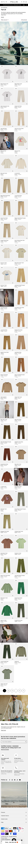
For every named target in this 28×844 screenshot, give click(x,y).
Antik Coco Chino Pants (19, 128)
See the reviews (5, 749)
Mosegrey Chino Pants (5, 531)
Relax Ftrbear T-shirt (18, 83)
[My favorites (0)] (6, 2)
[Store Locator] (24, 2)
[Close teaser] (21, 840)
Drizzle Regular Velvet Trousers (20, 509)
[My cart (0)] (26, 2)
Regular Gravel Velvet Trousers (20, 218)
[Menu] (2, 2)
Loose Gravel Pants (18, 195)
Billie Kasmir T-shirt (4, 597)
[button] (11, 842)
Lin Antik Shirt (17, 173)
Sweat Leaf (17, 661)
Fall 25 (2, 17)
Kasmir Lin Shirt (3, 620)
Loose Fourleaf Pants (4, 661)
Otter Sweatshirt (3, 397)
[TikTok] (17, 780)
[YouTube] (20, 780)
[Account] (22, 2)
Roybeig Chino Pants (18, 329)
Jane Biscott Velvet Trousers (20, 285)
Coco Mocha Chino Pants (19, 307)
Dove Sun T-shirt (4, 262)
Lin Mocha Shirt (3, 486)
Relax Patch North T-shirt (19, 262)
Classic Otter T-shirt (18, 397)
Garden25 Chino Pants (19, 441)
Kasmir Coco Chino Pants (5, 575)
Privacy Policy (4, 838)
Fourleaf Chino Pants (18, 620)
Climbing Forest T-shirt (19, 531)
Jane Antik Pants (4, 128)
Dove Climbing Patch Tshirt (20, 240)
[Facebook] (9, 780)
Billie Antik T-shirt (4, 173)
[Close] (26, 5)
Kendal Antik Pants (18, 106)
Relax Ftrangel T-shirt (4, 83)
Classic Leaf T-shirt (4, 683)
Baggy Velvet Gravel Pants (5, 195)
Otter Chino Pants (18, 419)
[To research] (4, 2)
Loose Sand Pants (4, 329)
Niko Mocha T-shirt (18, 486)
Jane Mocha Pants (4, 307)
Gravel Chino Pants (4, 218)
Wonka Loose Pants (4, 374)
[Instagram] (12, 780)
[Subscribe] (25, 741)
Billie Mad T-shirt (4, 509)
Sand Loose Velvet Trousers (20, 374)
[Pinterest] (15, 780)
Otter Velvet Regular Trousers (6, 441)
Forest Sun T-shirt (18, 553)
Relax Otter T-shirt (4, 419)
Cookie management (5, 839)
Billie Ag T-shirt (3, 150)
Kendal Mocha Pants (4, 464)
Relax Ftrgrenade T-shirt (5, 106)
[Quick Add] (13, 81)
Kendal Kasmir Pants (18, 597)
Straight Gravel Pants (4, 240)
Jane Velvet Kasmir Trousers (20, 575)
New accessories (4, 7)
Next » (23, 690)
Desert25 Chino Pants (5, 352)
